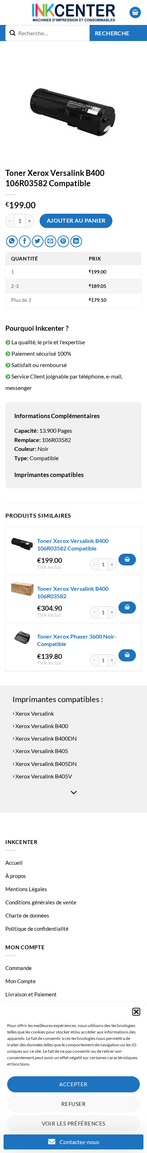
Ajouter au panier (76, 220)
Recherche (112, 33)
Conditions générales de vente (40, 902)
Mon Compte (20, 981)
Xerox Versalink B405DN (45, 763)
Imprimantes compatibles (48, 474)
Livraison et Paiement (31, 994)
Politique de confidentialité (37, 928)
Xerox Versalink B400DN (45, 738)
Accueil (13, 862)
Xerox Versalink (34, 713)
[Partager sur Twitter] (38, 241)
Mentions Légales (26, 889)
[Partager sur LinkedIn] (76, 241)
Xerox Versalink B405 (41, 750)
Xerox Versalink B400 (41, 725)
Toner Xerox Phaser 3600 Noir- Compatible (77, 640)
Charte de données (27, 915)
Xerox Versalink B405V (43, 776)
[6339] (127, 655)
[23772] (127, 607)
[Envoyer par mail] (50, 241)
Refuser (73, 1104)
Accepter (73, 1084)
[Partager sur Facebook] (25, 241)
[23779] (127, 560)
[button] (136, 1011)
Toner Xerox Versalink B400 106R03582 (72, 592)
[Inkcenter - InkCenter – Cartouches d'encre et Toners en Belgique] (73, 12)
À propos (15, 876)
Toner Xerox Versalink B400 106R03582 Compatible (72, 544)
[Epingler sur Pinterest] (63, 241)
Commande (18, 968)
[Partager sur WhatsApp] (12, 241)
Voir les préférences (74, 1123)
